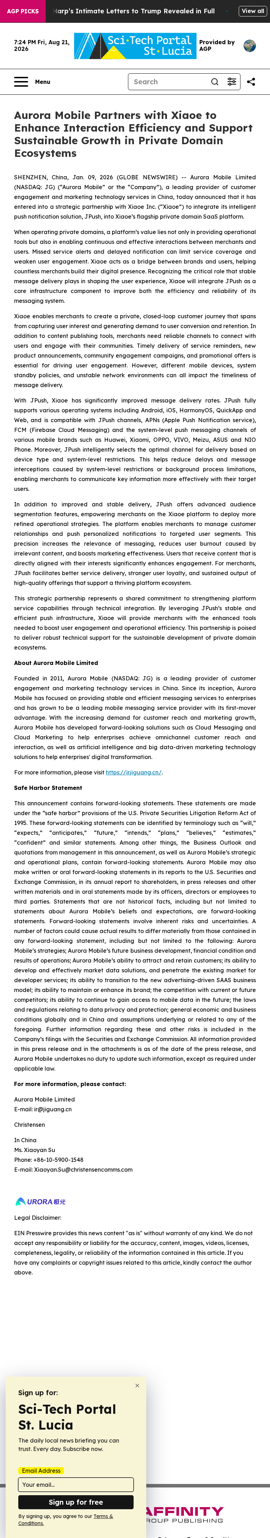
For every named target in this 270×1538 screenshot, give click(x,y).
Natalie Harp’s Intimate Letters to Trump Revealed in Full (120, 11)
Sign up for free (76, 1502)
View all (253, 10)
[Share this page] (251, 82)
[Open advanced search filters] (231, 82)
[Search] (214, 82)
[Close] (137, 1385)
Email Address (41, 1470)
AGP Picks (23, 11)
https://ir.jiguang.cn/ (134, 772)
